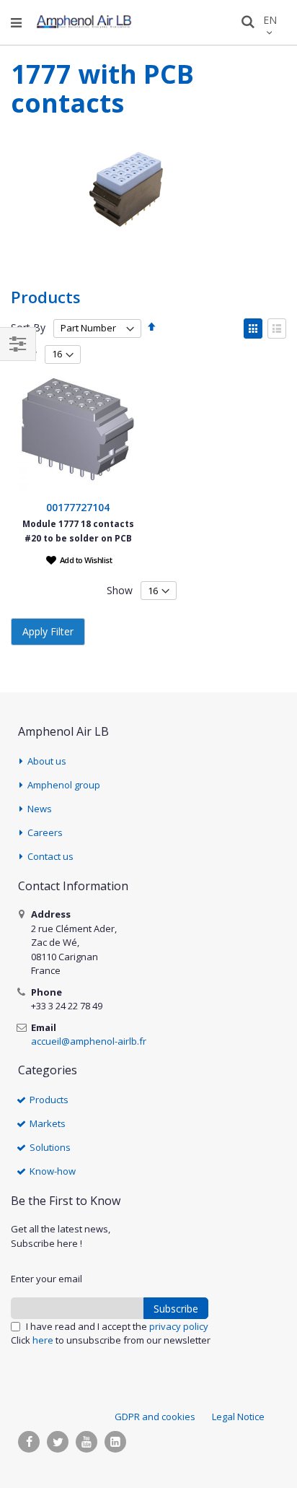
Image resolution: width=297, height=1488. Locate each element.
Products (49, 1099)
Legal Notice (238, 1416)
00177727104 (78, 507)
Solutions (50, 1147)
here (42, 1339)
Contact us (50, 856)
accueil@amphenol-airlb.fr (88, 1041)
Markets (48, 1123)
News (39, 808)
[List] (276, 328)
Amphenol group (63, 784)
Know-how (53, 1171)
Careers (45, 832)
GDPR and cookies (155, 1416)
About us (46, 760)
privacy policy (178, 1326)
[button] (79, 559)
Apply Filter (48, 631)
